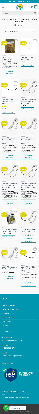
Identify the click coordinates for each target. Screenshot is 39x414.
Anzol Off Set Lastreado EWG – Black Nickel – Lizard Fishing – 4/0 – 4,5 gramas (29, 186)
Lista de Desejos (8, 317)
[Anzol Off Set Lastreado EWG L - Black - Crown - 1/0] (29, 217)
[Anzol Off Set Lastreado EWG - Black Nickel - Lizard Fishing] (29, 87)
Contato (5, 326)
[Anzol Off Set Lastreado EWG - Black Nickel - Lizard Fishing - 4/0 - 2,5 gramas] (10, 172)
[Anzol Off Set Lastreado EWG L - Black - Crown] (10, 217)
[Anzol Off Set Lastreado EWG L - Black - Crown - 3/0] (10, 255)
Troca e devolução (8, 305)
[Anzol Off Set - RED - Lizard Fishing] (29, 46)
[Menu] (3, 7)
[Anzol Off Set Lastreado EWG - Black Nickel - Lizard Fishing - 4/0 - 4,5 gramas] (29, 172)
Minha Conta (6, 321)
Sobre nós (5, 313)
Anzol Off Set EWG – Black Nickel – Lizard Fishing (8, 101)
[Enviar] (35, 13)
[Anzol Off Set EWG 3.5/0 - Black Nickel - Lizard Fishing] (29, 255)
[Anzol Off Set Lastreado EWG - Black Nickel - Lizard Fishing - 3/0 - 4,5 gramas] (29, 126)
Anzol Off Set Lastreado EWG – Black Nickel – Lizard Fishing (28, 101)
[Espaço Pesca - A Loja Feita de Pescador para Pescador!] (20, 7)
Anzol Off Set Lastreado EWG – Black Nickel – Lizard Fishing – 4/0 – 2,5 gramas (10, 186)
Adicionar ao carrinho (9, 73)
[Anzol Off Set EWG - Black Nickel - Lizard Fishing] (10, 87)
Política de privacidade (10, 309)
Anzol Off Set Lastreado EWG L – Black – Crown (9, 230)
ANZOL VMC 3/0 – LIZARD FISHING (8, 58)
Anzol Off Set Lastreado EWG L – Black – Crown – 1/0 (29, 231)
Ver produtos (27, 65)
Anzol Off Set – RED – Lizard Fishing (28, 58)
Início (5, 19)
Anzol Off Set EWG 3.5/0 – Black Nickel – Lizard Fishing (29, 269)
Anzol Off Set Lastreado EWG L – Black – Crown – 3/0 (10, 269)
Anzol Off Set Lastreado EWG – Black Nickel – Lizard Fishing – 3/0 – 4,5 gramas (29, 140)
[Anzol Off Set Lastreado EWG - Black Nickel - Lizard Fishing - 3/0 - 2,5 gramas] (10, 126)
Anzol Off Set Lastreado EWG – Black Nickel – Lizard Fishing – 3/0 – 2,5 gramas (10, 140)
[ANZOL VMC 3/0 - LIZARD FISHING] (10, 46)
